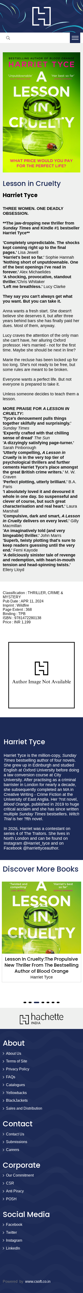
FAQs (10, 1077)
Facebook (14, 1225)
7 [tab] (58, 1002)
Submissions (16, 1142)
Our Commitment (20, 1175)
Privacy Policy (17, 1069)
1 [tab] (25, 1002)
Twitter (11, 1232)
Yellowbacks (16, 1093)
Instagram (14, 1240)
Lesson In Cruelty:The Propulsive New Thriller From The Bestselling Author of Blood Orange (42, 965)
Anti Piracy (15, 1191)
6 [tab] (53, 1002)
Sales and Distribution (24, 1108)
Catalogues (15, 1085)
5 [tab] (48, 1002)
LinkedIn (13, 1248)
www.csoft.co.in (37, 1281)
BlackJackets (17, 1100)
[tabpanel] (41, 932)
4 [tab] (43, 1002)
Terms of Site (16, 1061)
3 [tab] (36, 1002)
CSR (10, 1183)
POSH (11, 1199)
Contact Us (15, 1134)
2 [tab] (30, 1002)
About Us (13, 1053)
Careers (12, 1150)
